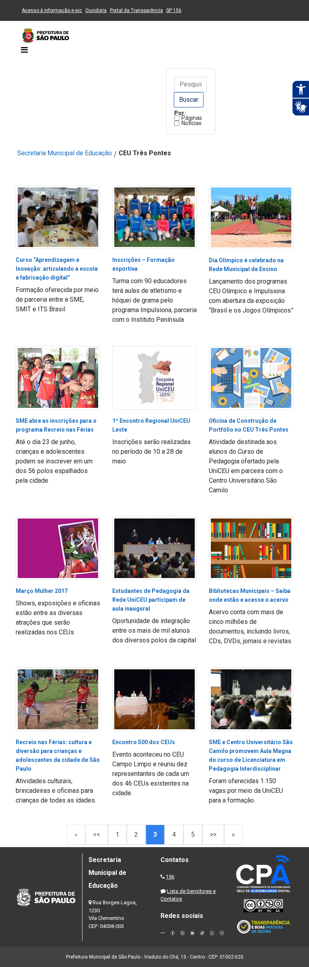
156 (170, 877)
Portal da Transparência (136, 10)
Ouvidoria (96, 10)
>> (213, 834)
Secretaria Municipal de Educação (64, 153)
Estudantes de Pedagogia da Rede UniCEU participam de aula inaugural (151, 600)
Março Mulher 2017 (42, 591)
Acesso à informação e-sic (52, 10)
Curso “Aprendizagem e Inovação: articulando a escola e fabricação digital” (57, 269)
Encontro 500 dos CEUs (143, 742)
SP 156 (173, 10)
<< (96, 834)
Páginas (191, 117)
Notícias (191, 123)
